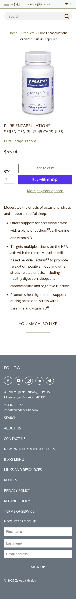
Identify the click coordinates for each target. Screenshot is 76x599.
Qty (7, 171)
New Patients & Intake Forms (31, 449)
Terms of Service (19, 511)
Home (13, 33)
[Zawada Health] (38, 4)
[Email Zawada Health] (51, 381)
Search (10, 417)
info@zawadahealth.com (21, 410)
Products (28, 33)
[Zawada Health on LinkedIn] (40, 381)
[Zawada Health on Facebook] (9, 381)
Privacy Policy (17, 490)
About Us (12, 428)
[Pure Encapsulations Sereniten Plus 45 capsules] (38, 83)
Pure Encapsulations (20, 141)
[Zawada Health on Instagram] (30, 381)
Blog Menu (14, 459)
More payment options (45, 190)
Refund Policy (17, 501)
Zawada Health (25, 580)
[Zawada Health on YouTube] (19, 381)
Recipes (10, 480)
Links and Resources (23, 469)
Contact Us (15, 438)
